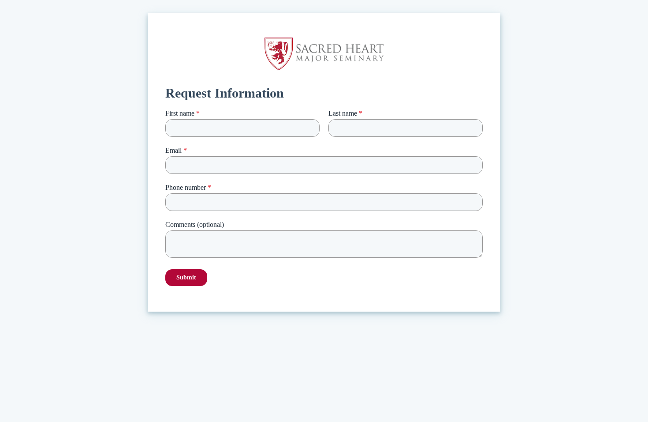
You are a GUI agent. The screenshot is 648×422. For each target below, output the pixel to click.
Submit (186, 277)
